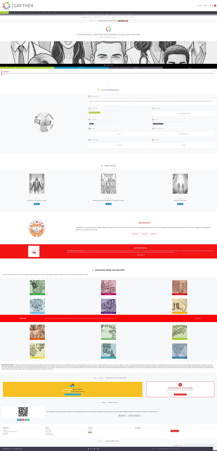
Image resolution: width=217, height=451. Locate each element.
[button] (210, 6)
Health (91, 123)
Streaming (5, 434)
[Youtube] (98, 449)
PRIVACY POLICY (153, 448)
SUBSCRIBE (22, 318)
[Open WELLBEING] (45, 12)
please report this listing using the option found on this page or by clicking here (36, 369)
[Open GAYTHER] (56, 12)
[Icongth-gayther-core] (118, 21)
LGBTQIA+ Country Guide (36, 200)
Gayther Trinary (48, 431)
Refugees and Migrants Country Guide (108, 200)
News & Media (5, 433)
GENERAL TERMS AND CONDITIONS (162, 448)
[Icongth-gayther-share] (121, 21)
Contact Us (90, 430)
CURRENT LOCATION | (178, 445)
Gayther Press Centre (50, 434)
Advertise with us (49, 433)
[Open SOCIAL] (39, 12)
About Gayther (48, 430)
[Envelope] (89, 432)
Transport (189, 444)
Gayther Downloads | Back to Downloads (108, 37)
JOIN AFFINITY (144, 223)
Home (184, 444)
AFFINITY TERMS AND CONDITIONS (174, 448)
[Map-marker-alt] (125, 21)
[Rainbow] (123, 21)
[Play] (127, 21)
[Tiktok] (96, 449)
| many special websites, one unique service (107, 20)
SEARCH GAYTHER (180, 200)
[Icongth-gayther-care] (119, 21)
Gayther (183, 145)
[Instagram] (90, 449)
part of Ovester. (12, 448)
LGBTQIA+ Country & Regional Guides (10, 431)
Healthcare (161, 123)
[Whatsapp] (91, 432)
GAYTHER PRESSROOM (140, 248)
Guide (155, 123)
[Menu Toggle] (4, 12)
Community (5, 430)
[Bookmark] (94, 449)
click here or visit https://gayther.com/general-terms (109, 73)
